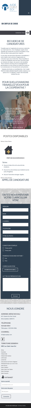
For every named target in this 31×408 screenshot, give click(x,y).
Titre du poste (8, 236)
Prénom (6, 206)
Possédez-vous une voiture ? (13, 256)
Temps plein (8, 250)
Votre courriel (5, 381)
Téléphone (7, 228)
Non (6, 260)
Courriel (6, 221)
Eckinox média (22, 405)
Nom (5, 214)
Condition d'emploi (10, 245)
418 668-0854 (5, 326)
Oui (6, 258)
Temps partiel (8, 248)
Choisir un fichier (9, 269)
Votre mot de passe (7, 388)
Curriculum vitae (9, 266)
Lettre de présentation (12, 276)
